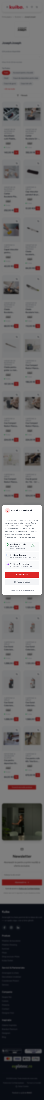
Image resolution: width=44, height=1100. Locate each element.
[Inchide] (38, 510)
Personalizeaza (23, 582)
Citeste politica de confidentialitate (22, 591)
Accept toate (22, 574)
